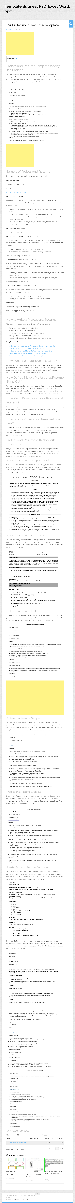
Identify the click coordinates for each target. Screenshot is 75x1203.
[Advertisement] (20, 43)
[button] (28, 1138)
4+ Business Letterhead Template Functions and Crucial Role (30, 351)
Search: (44, 1135)
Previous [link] (51, 1148)
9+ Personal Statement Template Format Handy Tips (27, 353)
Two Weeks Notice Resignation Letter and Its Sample (28, 348)
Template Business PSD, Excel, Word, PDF (37, 9)
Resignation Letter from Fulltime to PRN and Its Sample (53, 1173)
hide (16, 58)
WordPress (16, 1199)
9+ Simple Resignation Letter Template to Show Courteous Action (32, 346)
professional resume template (18, 1142)
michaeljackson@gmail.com (16, 192)
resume (8, 29)
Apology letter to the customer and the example (26, 356)
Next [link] (61, 1148)
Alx (27, 1199)
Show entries (13, 1135)
